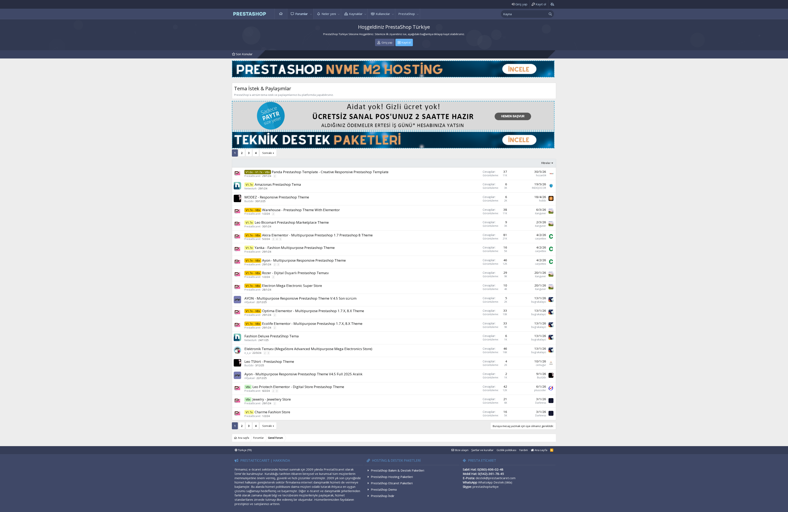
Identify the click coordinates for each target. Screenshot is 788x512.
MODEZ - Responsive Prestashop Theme (276, 197)
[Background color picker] (552, 4)
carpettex (540, 238)
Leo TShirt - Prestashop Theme (269, 361)
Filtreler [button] (546, 163)
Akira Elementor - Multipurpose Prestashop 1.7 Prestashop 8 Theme (317, 235)
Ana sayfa (281, 14)
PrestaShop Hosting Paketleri (392, 477)
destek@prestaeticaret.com (495, 478)
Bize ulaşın (461, 450)
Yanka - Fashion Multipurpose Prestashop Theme (295, 247)
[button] (311, 14)
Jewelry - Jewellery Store (271, 399)
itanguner (540, 213)
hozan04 (541, 175)
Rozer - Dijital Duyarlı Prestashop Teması (295, 272)
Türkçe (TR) (244, 450)
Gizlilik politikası (506, 450)
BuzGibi (248, 201)
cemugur (541, 365)
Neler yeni (329, 14)
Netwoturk (250, 188)
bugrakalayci (538, 302)
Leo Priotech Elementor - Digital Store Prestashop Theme (298, 386)
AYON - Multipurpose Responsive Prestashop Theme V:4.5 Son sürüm (300, 298)
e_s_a (247, 353)
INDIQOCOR (539, 188)
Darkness (540, 402)
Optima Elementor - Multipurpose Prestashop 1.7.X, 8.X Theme (313, 310)
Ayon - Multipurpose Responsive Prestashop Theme (304, 260)
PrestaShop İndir (382, 496)
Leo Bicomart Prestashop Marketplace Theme (292, 222)
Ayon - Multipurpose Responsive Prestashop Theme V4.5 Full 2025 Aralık (303, 374)
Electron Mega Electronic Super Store (292, 285)
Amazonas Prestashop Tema (278, 184)
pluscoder (540, 390)
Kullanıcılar (383, 14)
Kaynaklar (356, 14)
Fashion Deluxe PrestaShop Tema (271, 336)
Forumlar (301, 14)
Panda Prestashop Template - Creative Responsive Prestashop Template (330, 172)
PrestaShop (406, 14)
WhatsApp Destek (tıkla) (495, 482)
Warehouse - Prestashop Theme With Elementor (301, 209)
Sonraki (267, 153)
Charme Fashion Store (272, 412)
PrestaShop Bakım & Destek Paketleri (397, 470)
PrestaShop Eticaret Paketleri (392, 483)
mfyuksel (249, 302)
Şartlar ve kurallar (482, 450)
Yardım (523, 450)
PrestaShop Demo (384, 489)
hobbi (542, 200)
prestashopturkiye (486, 487)
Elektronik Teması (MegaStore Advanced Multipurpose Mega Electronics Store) (308, 348)
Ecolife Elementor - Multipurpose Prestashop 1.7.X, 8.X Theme (312, 323)
